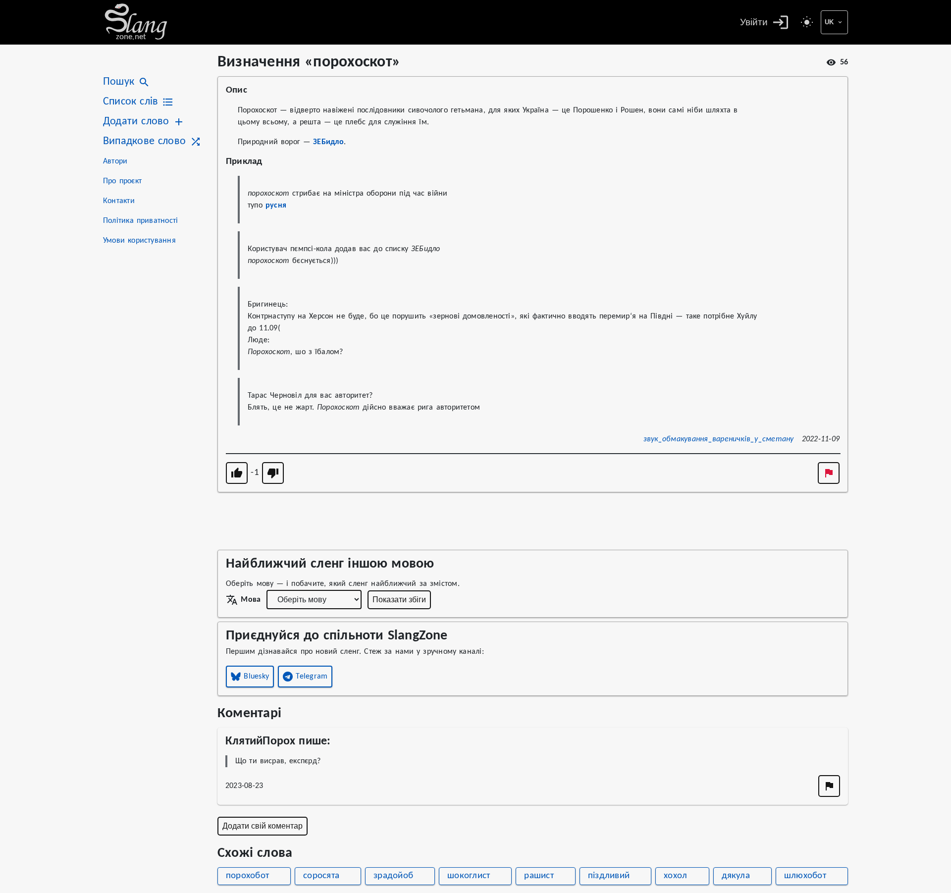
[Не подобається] (273, 473)
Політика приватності (140, 221)
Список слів (130, 101)
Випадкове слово (144, 141)
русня (275, 206)
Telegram (311, 677)
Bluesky (256, 677)
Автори (115, 161)
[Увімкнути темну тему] (807, 22)
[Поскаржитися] (829, 473)
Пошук (118, 82)
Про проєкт (122, 181)
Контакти (119, 201)
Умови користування (139, 241)
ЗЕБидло (328, 142)
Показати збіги (399, 599)
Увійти (754, 22)
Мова (251, 600)
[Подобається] (237, 473)
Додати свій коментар (262, 826)
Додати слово (136, 121)
